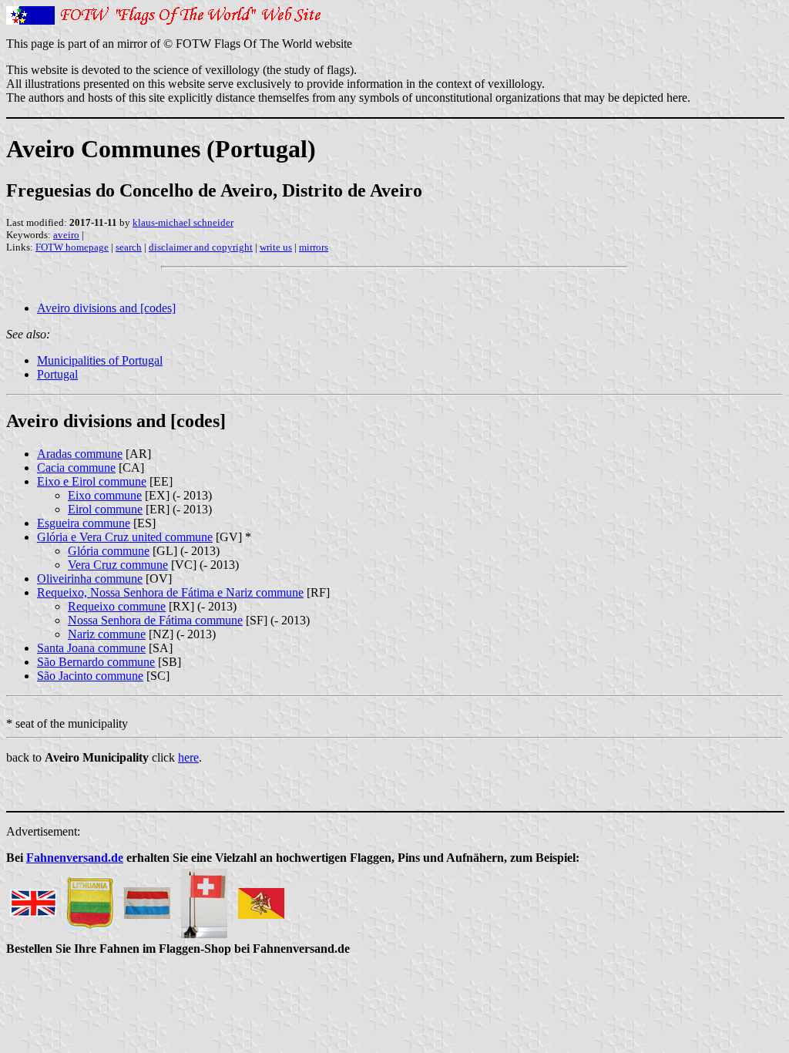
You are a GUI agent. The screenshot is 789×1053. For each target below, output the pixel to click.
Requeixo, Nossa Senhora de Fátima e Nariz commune (170, 592)
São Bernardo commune (96, 661)
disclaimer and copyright (201, 247)
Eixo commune (105, 495)
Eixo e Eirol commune (91, 481)
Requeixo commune (117, 606)
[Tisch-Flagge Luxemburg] (147, 899)
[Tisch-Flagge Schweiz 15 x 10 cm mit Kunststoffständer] (204, 899)
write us (276, 247)
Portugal (57, 374)
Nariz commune (107, 634)
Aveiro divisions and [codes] (106, 308)
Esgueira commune (83, 523)
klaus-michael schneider (183, 222)
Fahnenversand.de (74, 857)
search (129, 247)
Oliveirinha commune (90, 578)
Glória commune (108, 550)
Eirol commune (105, 509)
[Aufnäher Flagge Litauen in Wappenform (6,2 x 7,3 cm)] (90, 899)
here (188, 757)
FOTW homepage (72, 247)
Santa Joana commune (91, 647)
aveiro (66, 235)
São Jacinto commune (90, 675)
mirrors (313, 247)
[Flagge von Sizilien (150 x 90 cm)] (261, 899)
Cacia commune (76, 467)
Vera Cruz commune (118, 564)
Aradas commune (80, 453)
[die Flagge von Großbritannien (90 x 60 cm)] (33, 899)
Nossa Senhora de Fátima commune (155, 620)
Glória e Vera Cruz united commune (125, 536)
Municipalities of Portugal (100, 360)
